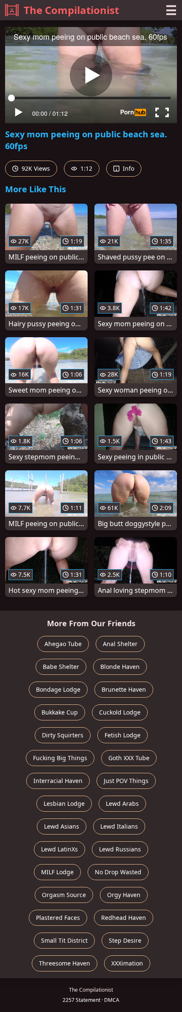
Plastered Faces (58, 918)
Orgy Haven (124, 895)
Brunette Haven (124, 689)
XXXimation (127, 963)
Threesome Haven (64, 963)
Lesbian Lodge (64, 803)
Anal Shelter (120, 644)
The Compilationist (71, 10)
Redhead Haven (123, 918)
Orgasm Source (64, 895)
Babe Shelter (61, 667)
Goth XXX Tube (128, 758)
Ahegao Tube (63, 644)
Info (127, 168)
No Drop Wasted (118, 872)
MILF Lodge (57, 872)
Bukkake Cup (59, 712)
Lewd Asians (61, 826)
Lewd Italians (119, 826)
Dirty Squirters (62, 735)
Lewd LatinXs (59, 849)
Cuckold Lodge (120, 712)
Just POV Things (126, 781)
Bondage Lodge (58, 689)
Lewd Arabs (122, 803)
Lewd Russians (120, 849)
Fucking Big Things (60, 758)
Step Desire (125, 940)
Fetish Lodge (123, 735)
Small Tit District (64, 940)
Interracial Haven (58, 781)
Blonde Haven (120, 667)
